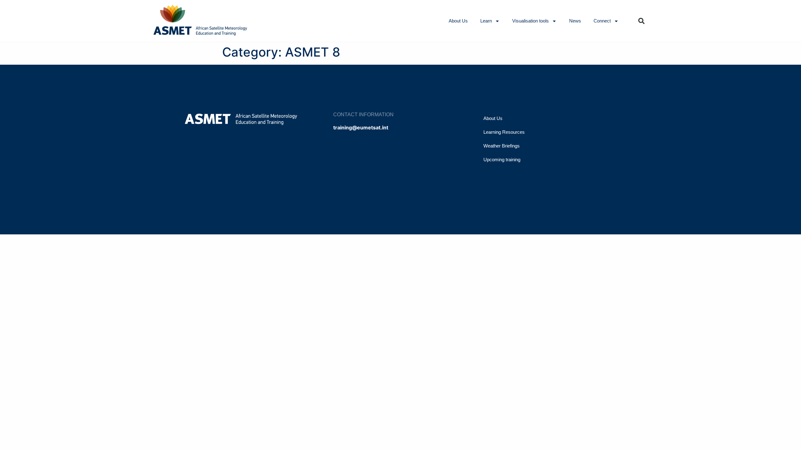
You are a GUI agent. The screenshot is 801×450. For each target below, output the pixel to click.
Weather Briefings (501, 145)
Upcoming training (501, 159)
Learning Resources (504, 132)
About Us (458, 20)
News (575, 20)
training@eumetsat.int (360, 127)
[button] (641, 21)
